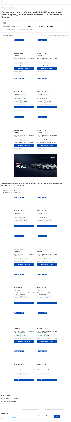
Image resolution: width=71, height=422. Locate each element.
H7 (22, 26)
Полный (41, 26)
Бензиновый (50, 26)
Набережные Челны (8, 29)
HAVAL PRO (14, 26)
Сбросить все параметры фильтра (26, 29)
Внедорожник (31, 26)
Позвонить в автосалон (24, 68)
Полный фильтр (11, 23)
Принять (57, 416)
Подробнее (13, 417)
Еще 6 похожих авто (18, 71)
